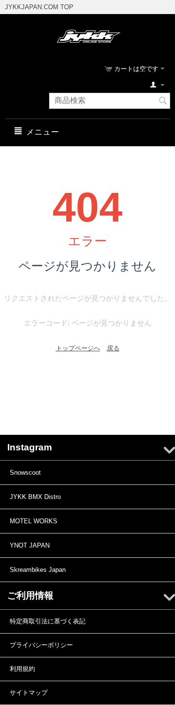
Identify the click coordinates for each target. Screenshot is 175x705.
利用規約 (22, 668)
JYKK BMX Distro (35, 496)
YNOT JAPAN (30, 545)
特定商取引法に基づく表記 (48, 621)
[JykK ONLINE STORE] (88, 35)
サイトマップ (29, 692)
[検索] (163, 101)
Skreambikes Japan (38, 569)
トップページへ (78, 348)
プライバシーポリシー (41, 645)
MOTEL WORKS (33, 521)
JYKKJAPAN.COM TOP (39, 7)
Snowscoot (25, 472)
